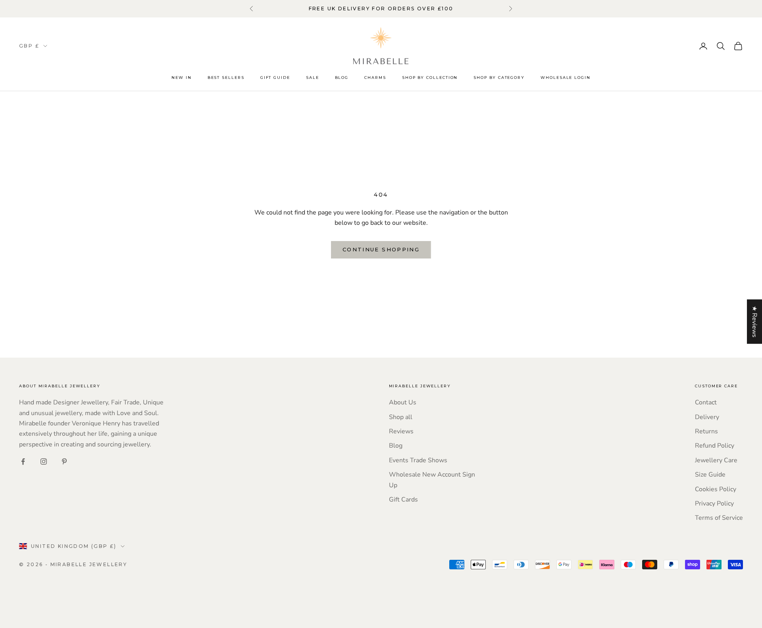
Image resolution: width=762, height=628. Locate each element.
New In (181, 77)
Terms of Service (719, 517)
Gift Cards (403, 499)
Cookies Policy (715, 489)
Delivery (707, 417)
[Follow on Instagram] (44, 461)
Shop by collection (430, 77)
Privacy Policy (714, 503)
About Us (402, 402)
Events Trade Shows (418, 460)
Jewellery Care (716, 460)
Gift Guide (275, 77)
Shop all (400, 417)
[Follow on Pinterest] (64, 461)
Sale (312, 77)
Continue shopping (381, 249)
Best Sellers (226, 77)
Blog (342, 77)
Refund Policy (714, 445)
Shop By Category (499, 77)
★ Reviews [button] (754, 321)
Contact (706, 402)
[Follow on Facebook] (23, 461)
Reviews (401, 431)
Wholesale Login (566, 77)
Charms (375, 77)
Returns (706, 431)
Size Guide (710, 474)
